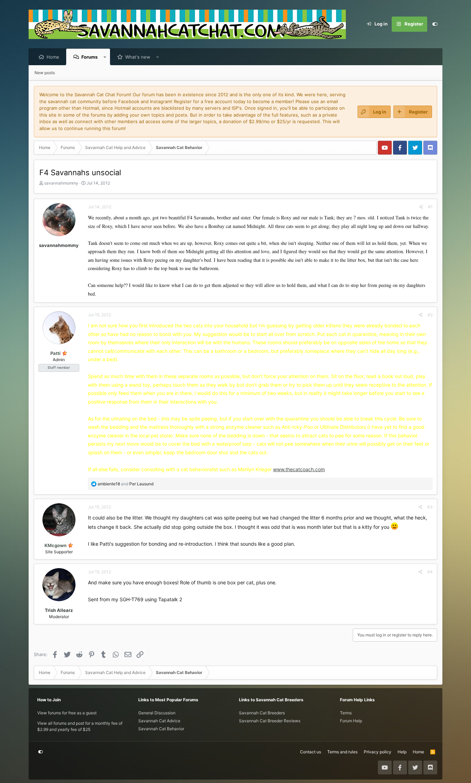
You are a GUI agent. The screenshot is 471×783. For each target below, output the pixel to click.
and (125, 483)
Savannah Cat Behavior (161, 728)
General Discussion (157, 712)
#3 (430, 506)
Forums (89, 57)
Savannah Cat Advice (159, 720)
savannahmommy (61, 183)
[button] (105, 57)
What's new (137, 57)
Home (53, 57)
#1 (430, 206)
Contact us (310, 751)
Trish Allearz (59, 610)
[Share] (421, 207)
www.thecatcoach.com (299, 469)
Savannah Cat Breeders (262, 712)
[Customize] (434, 24)
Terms (346, 712)
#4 (430, 571)
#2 (430, 314)
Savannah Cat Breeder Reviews (269, 720)
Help (402, 751)
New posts (44, 72)
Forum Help (351, 720)
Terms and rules (342, 751)
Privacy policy (377, 751)
